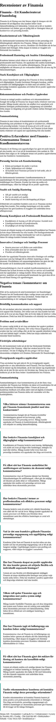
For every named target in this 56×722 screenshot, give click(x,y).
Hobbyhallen (43, 716)
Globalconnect (41, 714)
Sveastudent (16, 714)
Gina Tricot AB (14, 719)
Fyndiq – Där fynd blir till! (25, 716)
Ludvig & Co (28, 714)
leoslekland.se (28, 719)
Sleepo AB (4, 714)
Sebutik (3, 719)
